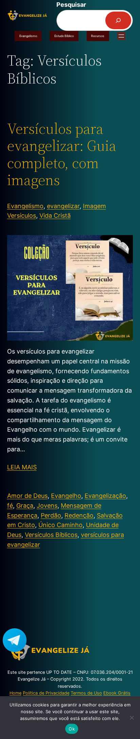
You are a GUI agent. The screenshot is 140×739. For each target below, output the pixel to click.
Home (15, 693)
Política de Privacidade (46, 693)
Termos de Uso (86, 693)
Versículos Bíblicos (51, 534)
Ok (72, 729)
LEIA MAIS (22, 467)
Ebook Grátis (116, 693)
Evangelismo (28, 36)
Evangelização (105, 495)
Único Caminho (60, 524)
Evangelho (66, 495)
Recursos (97, 36)
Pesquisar (71, 4)
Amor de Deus (27, 495)
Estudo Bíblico (64, 36)
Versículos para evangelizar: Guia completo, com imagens (61, 154)
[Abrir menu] (121, 36)
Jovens (47, 505)
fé (10, 505)
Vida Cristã (55, 215)
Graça (24, 505)
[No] (131, 717)
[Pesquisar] (118, 20)
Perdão (51, 515)
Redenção (79, 515)
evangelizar (63, 206)
